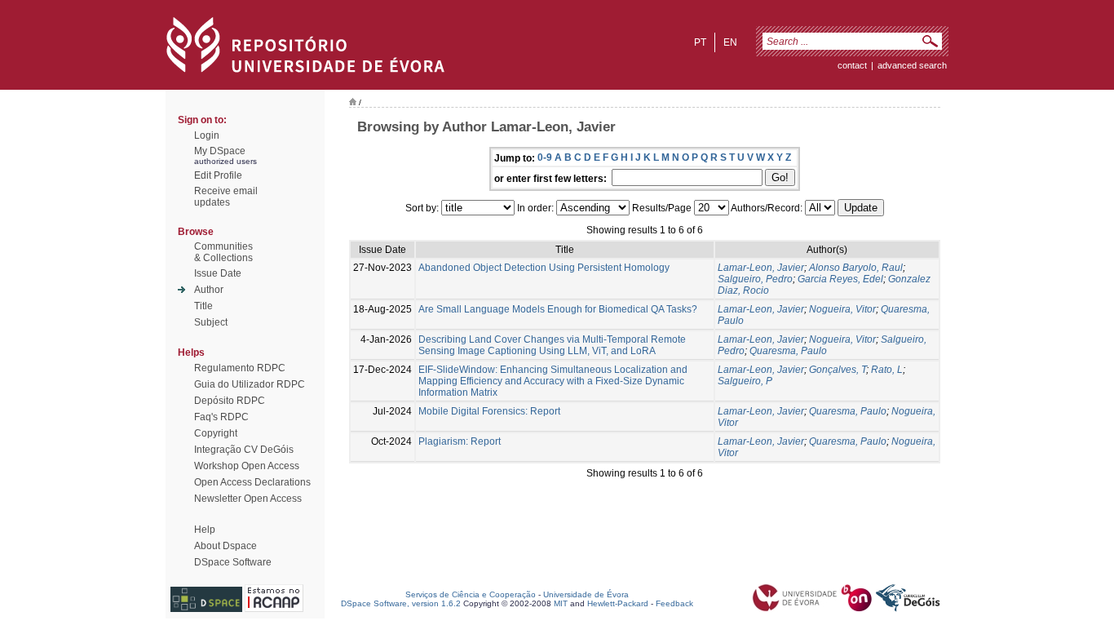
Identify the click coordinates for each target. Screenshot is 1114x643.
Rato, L (887, 369)
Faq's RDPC (221, 417)
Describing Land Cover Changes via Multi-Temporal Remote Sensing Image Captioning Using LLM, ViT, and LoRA (552, 345)
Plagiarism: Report (459, 441)
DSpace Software (233, 562)
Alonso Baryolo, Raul (856, 267)
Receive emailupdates (226, 196)
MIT (561, 603)
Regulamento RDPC (239, 368)
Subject (211, 322)
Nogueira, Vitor (842, 309)
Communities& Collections (223, 252)
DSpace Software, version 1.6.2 (401, 603)
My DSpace (219, 151)
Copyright (215, 433)
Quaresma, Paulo (788, 351)
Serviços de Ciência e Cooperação (470, 594)
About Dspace (225, 546)
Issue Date (217, 273)
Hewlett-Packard (617, 603)
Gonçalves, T (837, 369)
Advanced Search (912, 65)
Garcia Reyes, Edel (840, 279)
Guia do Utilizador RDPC (249, 384)
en (730, 42)
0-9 (544, 157)
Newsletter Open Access (248, 498)
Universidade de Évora (586, 594)
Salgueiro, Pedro (755, 279)
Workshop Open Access (246, 466)
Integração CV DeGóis (244, 449)
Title (203, 306)
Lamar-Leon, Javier (761, 267)
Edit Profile (218, 175)
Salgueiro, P (745, 381)
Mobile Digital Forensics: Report (489, 411)
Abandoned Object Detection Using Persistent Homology (544, 267)
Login (206, 135)
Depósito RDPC (229, 400)
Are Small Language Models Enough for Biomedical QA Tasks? (557, 309)
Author (208, 289)
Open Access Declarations (252, 482)
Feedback (674, 603)
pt (700, 42)
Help (204, 529)
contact (852, 65)
